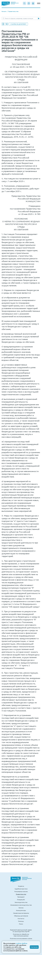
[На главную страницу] (10, 4)
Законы (21, 908)
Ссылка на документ (18, 24)
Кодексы (21, 886)
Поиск (21, 924)
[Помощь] (28, 3)
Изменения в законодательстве (21, 905)
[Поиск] (24, 3)
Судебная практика (21, 889)
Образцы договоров (21, 916)
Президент (21, 897)
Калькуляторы (21, 910)
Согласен (34, 947)
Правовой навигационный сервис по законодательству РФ (21, 930)
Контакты (21, 918)
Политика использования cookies (21, 938)
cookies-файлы (21, 943)
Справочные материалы (21, 913)
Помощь (21, 921)
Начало (4, 11)
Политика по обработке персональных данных (21, 935)
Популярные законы (21, 891)
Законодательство (21, 902)
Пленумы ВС (21, 899)
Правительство (13, 11)
